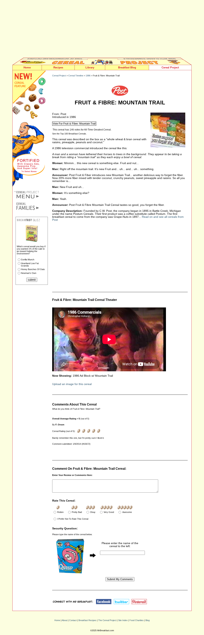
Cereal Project (170, 67)
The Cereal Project (107, 620)
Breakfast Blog (127, 67)
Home (27, 67)
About (64, 620)
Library (89, 67)
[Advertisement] (102, 30)
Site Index (123, 620)
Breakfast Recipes (87, 620)
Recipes (58, 67)
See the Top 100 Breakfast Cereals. (69, 133)
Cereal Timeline (75, 75)
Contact (73, 620)
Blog (147, 620)
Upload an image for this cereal (72, 384)
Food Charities (136, 620)
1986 (88, 75)
